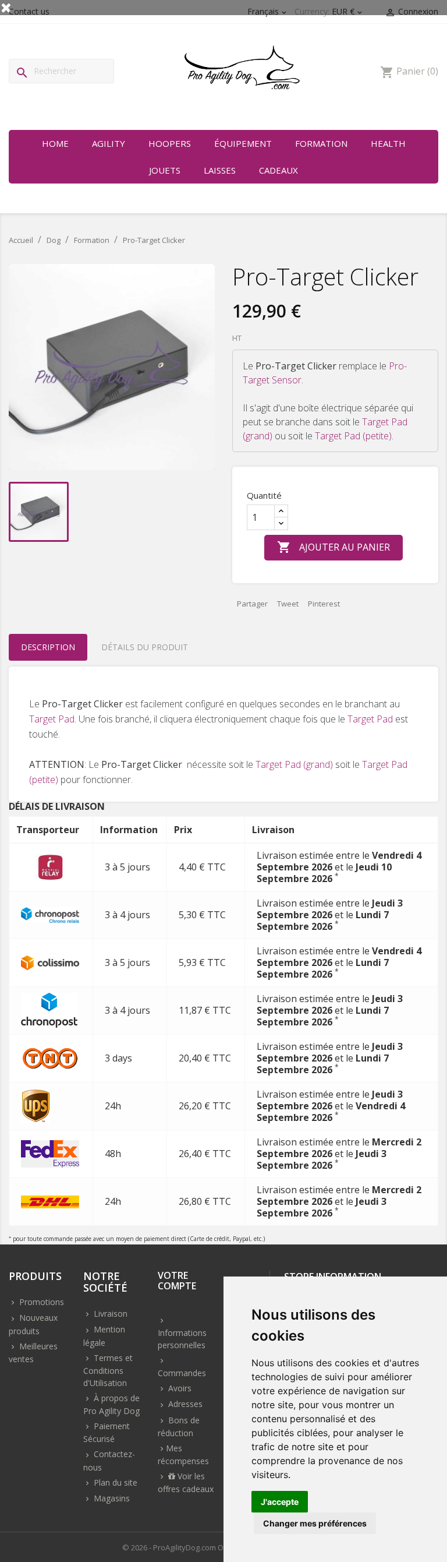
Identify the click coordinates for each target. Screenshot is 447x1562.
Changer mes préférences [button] (315, 1523)
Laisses (220, 170)
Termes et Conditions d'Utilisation (108, 1370)
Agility (108, 143)
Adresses (184, 1403)
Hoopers (169, 143)
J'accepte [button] (280, 1502)
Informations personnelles (182, 1339)
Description (48, 647)
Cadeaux (278, 170)
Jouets (164, 170)
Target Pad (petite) (353, 435)
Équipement (243, 143)
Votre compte (177, 1281)
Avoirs (178, 1388)
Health (388, 143)
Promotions (40, 1301)
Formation (321, 143)
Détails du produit (144, 647)
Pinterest (324, 603)
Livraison (109, 1313)
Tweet (288, 603)
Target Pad (51, 719)
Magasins (110, 1498)
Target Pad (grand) (294, 764)
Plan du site (114, 1482)
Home (55, 143)
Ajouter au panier (333, 547)
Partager (252, 603)
